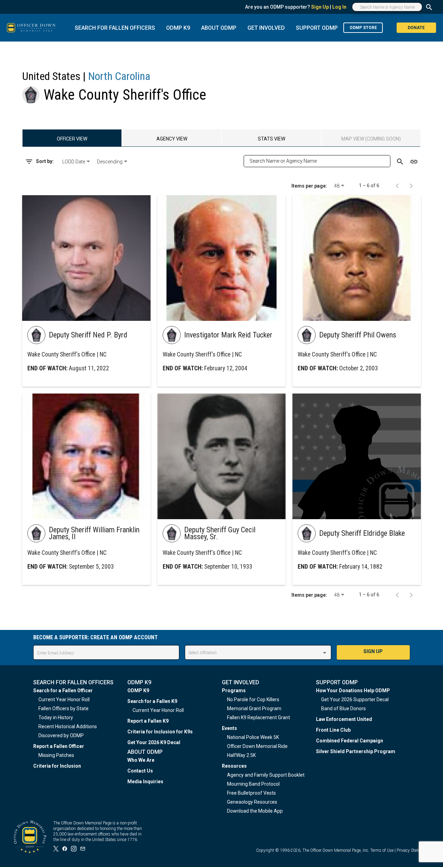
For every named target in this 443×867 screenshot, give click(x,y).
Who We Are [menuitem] (140, 760)
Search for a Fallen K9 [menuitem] (152, 701)
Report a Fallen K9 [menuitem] (148, 721)
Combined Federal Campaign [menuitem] (349, 740)
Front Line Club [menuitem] (333, 730)
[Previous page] (397, 185)
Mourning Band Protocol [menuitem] (253, 784)
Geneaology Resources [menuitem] (252, 802)
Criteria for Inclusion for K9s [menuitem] (160, 731)
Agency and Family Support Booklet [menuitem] (266, 775)
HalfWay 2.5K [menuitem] (241, 755)
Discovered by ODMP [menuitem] (61, 735)
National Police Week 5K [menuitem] (253, 737)
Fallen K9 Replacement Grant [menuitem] (258, 717)
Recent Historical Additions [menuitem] (67, 726)
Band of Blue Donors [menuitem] (343, 708)
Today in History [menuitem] (55, 717)
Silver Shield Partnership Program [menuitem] (355, 751)
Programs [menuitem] (234, 690)
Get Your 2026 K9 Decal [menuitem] (153, 742)
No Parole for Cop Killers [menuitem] (253, 699)
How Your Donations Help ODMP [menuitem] (353, 690)
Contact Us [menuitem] (140, 771)
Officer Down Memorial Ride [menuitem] (257, 746)
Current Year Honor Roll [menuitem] (64, 699)
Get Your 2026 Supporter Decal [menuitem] (355, 699)
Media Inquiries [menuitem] (145, 781)
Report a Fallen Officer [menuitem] (58, 746)
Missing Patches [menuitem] (56, 755)
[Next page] (411, 185)
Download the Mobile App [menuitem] (255, 811)
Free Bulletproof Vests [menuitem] (251, 793)
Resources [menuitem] (234, 766)
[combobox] (76, 161)
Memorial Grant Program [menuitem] (254, 708)
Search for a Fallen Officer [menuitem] (63, 690)
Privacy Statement (413, 850)
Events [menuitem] (229, 728)
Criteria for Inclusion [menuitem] (57, 766)
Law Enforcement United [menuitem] (344, 719)
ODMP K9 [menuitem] (138, 690)
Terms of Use (382, 850)
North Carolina (119, 76)
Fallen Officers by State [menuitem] (63, 708)
